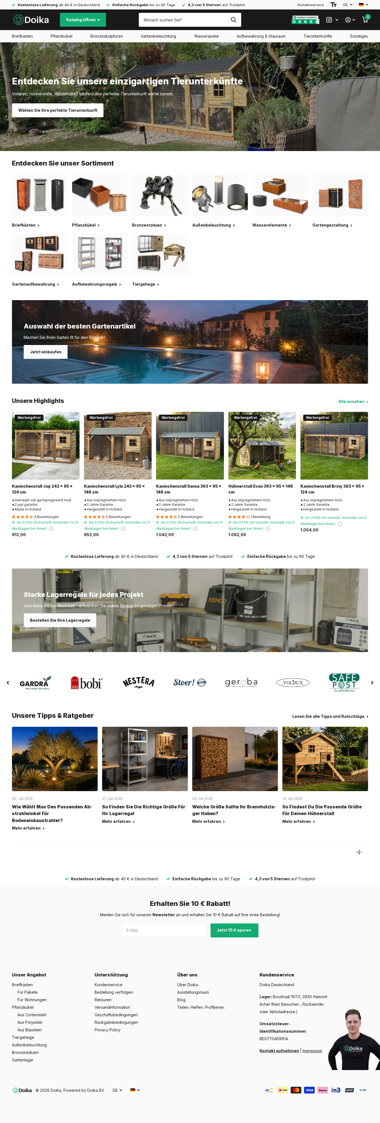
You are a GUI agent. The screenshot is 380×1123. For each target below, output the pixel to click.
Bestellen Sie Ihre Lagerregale (60, 620)
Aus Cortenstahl (32, 1014)
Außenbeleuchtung (29, 1044)
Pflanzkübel (61, 36)
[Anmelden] (350, 20)
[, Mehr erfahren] (332, 20)
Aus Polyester (30, 1022)
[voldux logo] (293, 682)
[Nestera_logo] (138, 682)
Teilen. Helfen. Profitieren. (201, 1007)
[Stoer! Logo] (189, 682)
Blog (181, 999)
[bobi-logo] (86, 682)
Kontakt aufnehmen (279, 1050)
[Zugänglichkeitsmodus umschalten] (333, 4)
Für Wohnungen (32, 999)
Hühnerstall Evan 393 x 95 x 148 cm (260, 489)
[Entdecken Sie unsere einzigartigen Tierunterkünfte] (190, 96)
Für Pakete (28, 992)
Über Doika (187, 984)
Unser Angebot (29, 975)
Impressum (312, 1050)
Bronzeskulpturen (106, 36)
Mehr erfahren (26, 828)
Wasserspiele (206, 36)
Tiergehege (23, 1037)
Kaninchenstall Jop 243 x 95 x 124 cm (42, 489)
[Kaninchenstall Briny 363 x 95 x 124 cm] (334, 446)
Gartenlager (23, 1060)
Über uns (187, 975)
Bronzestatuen (25, 1052)
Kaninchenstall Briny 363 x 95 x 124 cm (332, 489)
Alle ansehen (351, 401)
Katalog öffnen (81, 19)
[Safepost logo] (344, 682)
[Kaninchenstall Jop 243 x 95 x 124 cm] (46, 446)
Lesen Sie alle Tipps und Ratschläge (328, 716)
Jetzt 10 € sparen (234, 930)
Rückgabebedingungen (116, 1022)
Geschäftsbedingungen (116, 1014)
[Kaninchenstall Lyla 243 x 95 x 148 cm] (118, 446)
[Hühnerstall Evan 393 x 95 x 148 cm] (262, 446)
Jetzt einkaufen (45, 351)
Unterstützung (111, 975)
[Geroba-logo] (241, 682)
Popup (51, 528)
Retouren (103, 999)
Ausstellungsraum (193, 992)
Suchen (233, 20)
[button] (8, 682)
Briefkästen (22, 36)
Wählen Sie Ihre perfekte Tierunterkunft (57, 110)
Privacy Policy (107, 1029)
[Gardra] (35, 682)
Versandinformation (112, 1007)
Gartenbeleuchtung (158, 36)
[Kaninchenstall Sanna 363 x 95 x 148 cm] (190, 446)
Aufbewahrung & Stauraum (261, 36)
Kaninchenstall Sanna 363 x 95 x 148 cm (188, 489)
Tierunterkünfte (317, 36)
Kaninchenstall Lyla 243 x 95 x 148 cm (114, 489)
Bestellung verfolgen (114, 992)
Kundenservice (311, 5)
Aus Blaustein (30, 1029)
